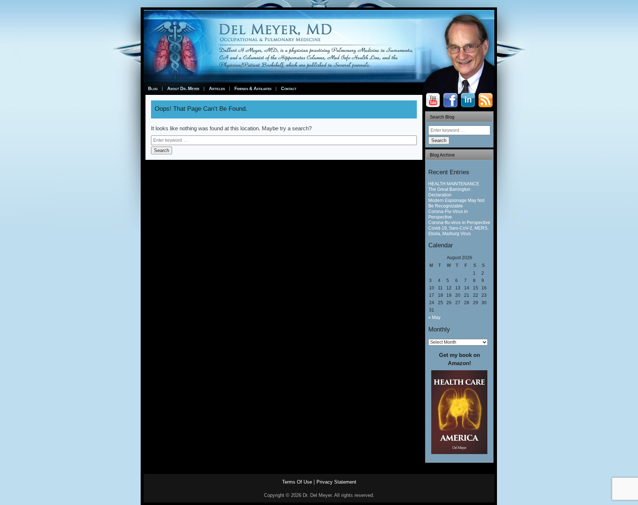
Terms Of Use (297, 482)
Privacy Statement (336, 482)
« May (434, 317)
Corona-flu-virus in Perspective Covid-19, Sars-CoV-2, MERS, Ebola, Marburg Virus (459, 228)
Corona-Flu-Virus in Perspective (448, 214)
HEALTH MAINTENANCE (453, 183)
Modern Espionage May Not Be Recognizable (456, 203)
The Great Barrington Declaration (449, 192)
